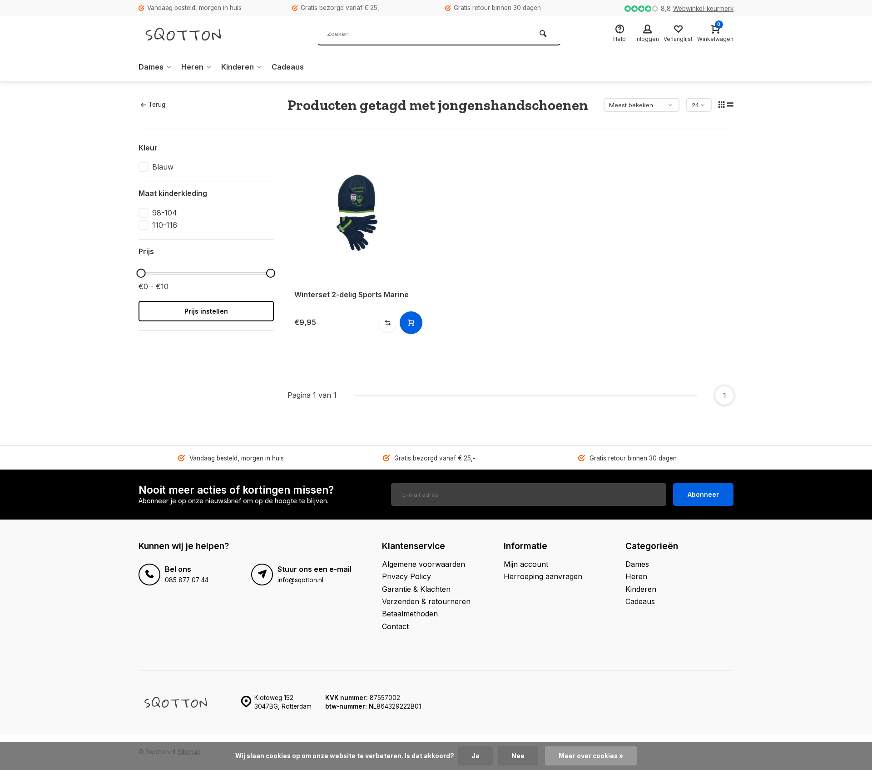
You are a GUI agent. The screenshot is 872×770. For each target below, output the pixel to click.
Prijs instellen (206, 311)
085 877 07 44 (186, 580)
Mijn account (526, 564)
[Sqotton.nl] (193, 34)
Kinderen (237, 66)
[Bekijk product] (411, 322)
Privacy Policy (406, 576)
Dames (151, 66)
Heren (192, 66)
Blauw (162, 166)
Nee (518, 756)
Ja (475, 756)
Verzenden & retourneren (426, 601)
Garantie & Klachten (416, 589)
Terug (157, 104)
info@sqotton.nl (300, 580)
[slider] (140, 273)
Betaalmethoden (410, 613)
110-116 (164, 225)
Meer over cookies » (591, 756)
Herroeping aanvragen (543, 576)
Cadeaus (288, 66)
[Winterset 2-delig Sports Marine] (357, 213)
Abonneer (703, 494)
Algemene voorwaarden (423, 564)
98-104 (164, 212)
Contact (395, 626)
